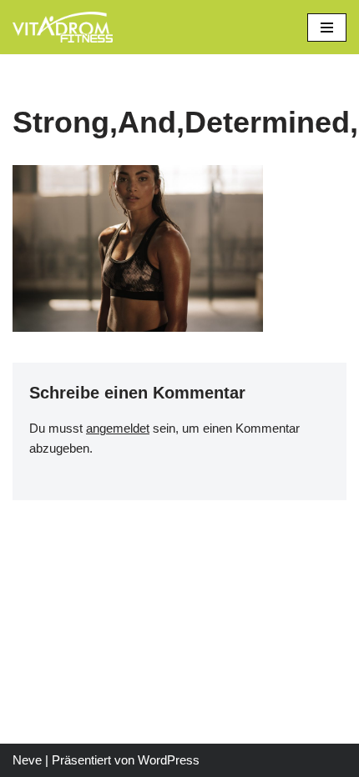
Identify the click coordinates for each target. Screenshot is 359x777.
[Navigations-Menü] (326, 27)
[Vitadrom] (63, 27)
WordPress (169, 760)
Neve (27, 760)
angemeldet (117, 428)
